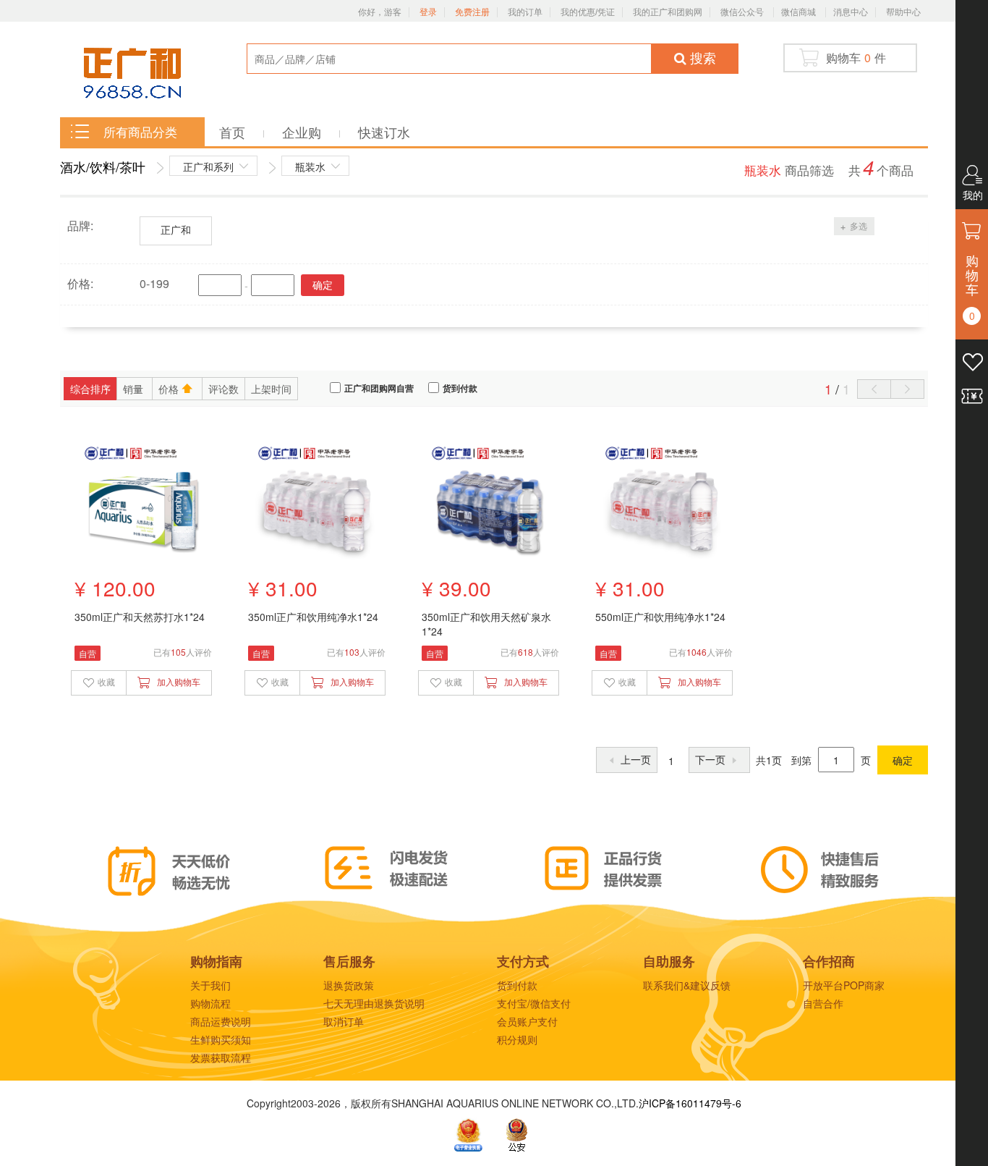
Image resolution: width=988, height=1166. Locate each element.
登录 (428, 12)
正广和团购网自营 (379, 389)
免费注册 (472, 12)
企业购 (303, 131)
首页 (234, 131)
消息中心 (850, 12)
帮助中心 (903, 12)
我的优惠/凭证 (588, 12)
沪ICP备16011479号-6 (690, 1103)
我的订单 (525, 12)
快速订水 (384, 131)
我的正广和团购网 (667, 12)
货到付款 (460, 389)
